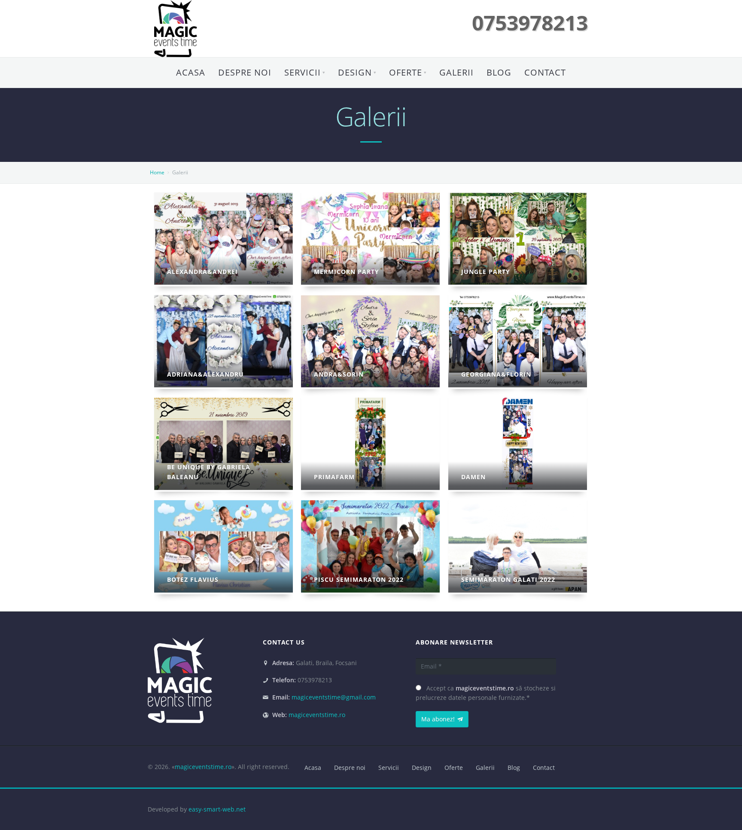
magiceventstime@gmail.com (334, 697)
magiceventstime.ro (317, 715)
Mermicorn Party (346, 272)
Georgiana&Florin (496, 374)
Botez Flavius (193, 579)
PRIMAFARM (334, 477)
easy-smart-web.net (217, 809)
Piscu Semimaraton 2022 (359, 579)
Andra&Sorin (339, 374)
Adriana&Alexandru (205, 374)
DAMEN (473, 477)
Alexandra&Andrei (202, 272)
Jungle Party (485, 272)
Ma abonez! (438, 719)
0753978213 (530, 22)
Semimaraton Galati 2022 (508, 579)
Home (157, 172)
